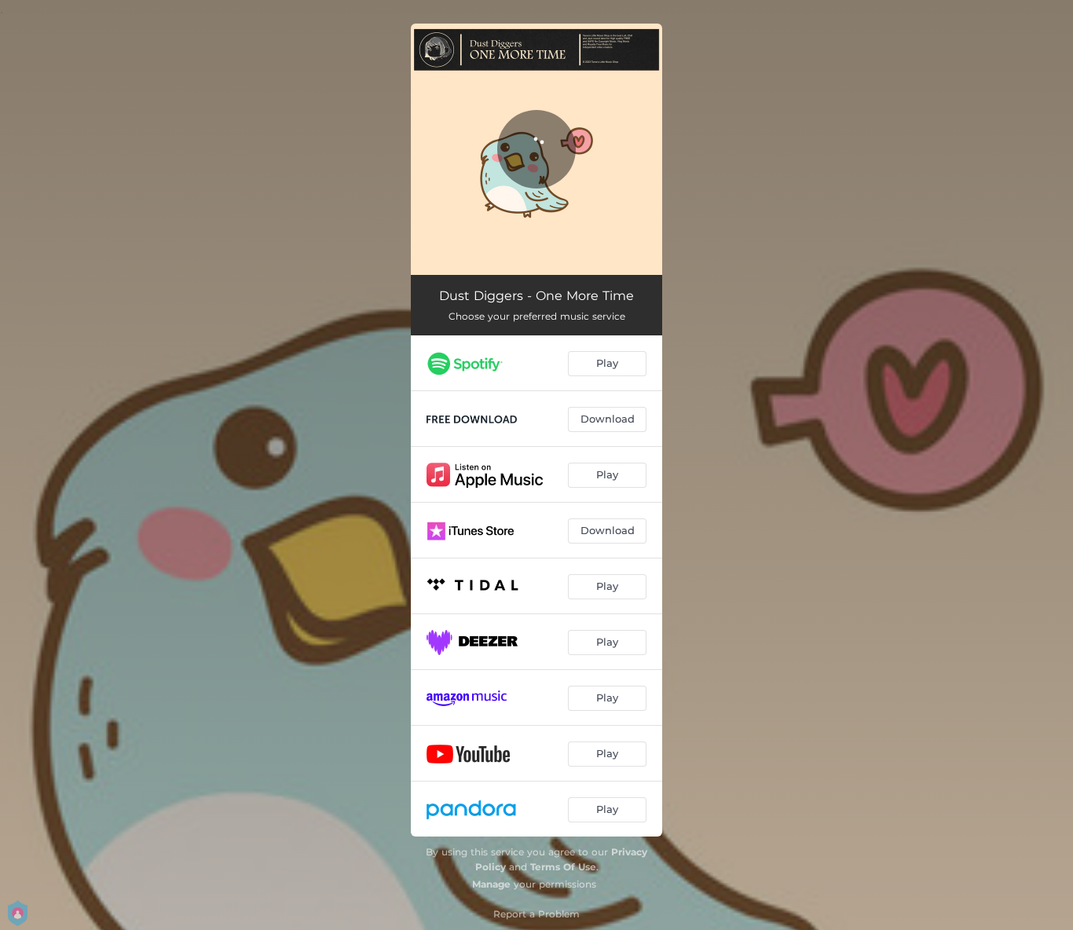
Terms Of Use (563, 867)
